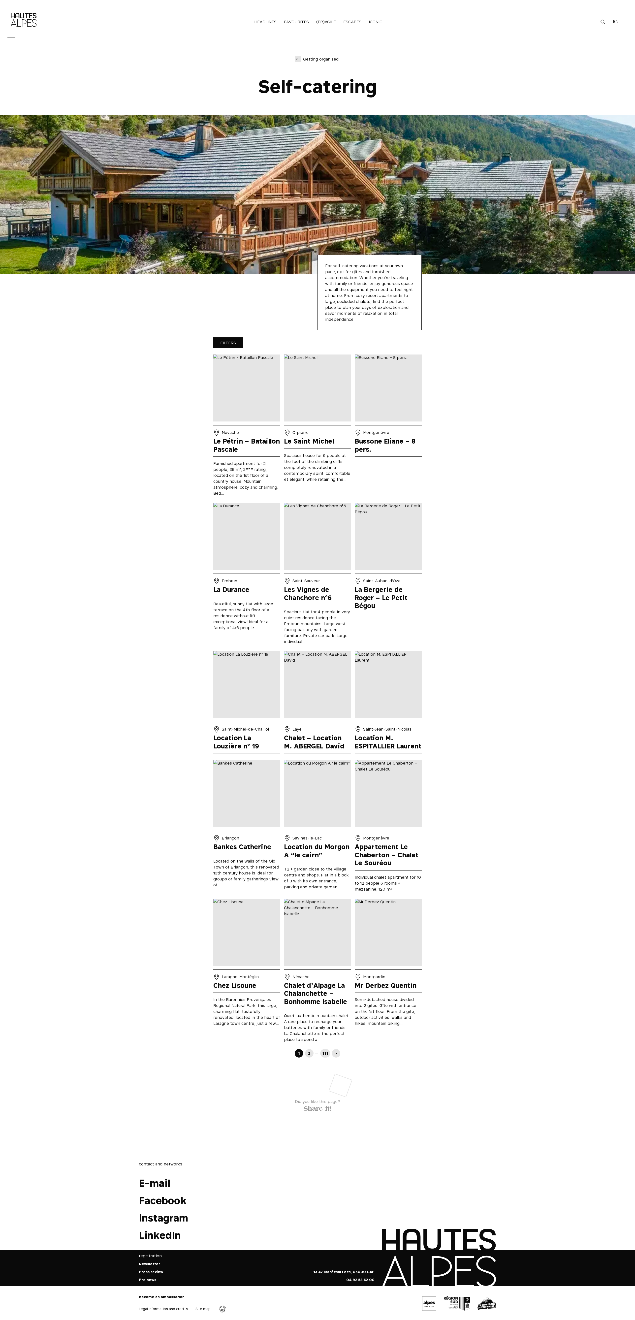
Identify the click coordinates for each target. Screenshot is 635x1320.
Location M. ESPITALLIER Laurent (388, 703)
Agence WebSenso (222, 1309)
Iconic (375, 21)
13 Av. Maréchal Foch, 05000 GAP (344, 1272)
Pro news (147, 1280)
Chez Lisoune (246, 972)
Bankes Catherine (246, 827)
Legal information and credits (163, 1309)
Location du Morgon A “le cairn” (317, 827)
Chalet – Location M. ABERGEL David (317, 703)
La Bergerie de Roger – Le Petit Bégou (388, 575)
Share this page (317, 1107)
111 (325, 1053)
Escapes (352, 21)
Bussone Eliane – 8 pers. (388, 426)
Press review (151, 1272)
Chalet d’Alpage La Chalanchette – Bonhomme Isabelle (317, 972)
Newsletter (149, 1264)
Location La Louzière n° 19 (246, 703)
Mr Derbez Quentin (388, 972)
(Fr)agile (326, 21)
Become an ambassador (161, 1297)
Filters (228, 342)
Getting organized (321, 59)
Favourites (296, 21)
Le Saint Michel (317, 426)
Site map (203, 1309)
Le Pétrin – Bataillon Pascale (246, 426)
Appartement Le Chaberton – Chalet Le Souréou (388, 827)
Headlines (265, 21)
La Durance (246, 575)
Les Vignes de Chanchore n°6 (317, 575)
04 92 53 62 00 (360, 1280)
